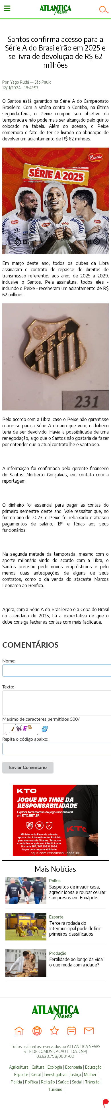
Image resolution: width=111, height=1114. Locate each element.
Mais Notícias (55, 868)
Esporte (21, 1074)
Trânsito (92, 1082)
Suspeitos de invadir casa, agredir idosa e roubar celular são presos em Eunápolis (77, 889)
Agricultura (18, 1067)
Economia (73, 1067)
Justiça (75, 1074)
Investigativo (55, 1074)
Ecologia (55, 1067)
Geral (36, 1074)
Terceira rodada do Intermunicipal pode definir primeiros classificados (75, 925)
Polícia (16, 1082)
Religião (48, 1082)
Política (31, 1082)
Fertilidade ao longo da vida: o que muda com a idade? (76, 959)
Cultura (38, 1067)
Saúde (63, 1082)
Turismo (55, 1089)
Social (77, 1082)
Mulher (90, 1074)
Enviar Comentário (28, 767)
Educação (93, 1067)
